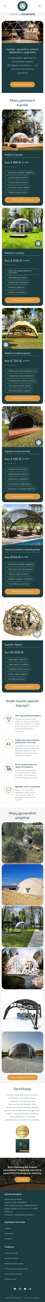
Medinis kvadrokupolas (14, 1264)
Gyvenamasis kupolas (13, 1274)
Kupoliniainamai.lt (16, 1298)
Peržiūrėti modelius (23, 84)
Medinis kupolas (11, 1253)
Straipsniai (9, 1233)
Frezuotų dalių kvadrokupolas (16, 1269)
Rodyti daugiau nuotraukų (22, 1077)
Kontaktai (22, 1179)
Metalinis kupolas (12, 1258)
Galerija (8, 1228)
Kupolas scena (10, 1279)
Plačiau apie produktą (22, 200)
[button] (4, 6)
